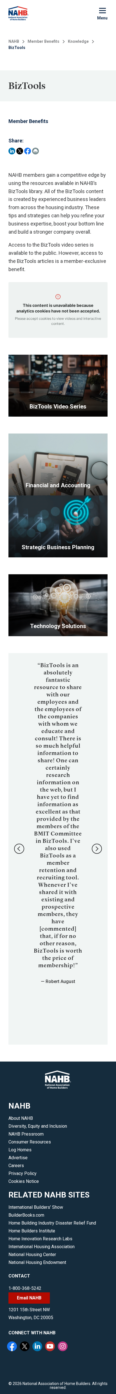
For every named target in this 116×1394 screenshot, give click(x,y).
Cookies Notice (23, 1181)
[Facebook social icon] (12, 1347)
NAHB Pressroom (26, 1134)
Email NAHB (29, 1298)
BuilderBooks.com (26, 1215)
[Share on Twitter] (19, 151)
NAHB (13, 41)
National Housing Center (32, 1254)
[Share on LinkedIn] (11, 151)
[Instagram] (63, 1347)
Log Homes (20, 1149)
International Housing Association (41, 1246)
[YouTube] (50, 1347)
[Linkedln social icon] (38, 1347)
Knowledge (78, 41)
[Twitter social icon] (25, 1347)
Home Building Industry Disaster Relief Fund (52, 1223)
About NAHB (20, 1118)
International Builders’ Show (35, 1207)
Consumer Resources (29, 1142)
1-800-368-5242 (24, 1288)
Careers (16, 1165)
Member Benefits (43, 41)
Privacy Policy (22, 1173)
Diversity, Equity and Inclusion (37, 1126)
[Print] (35, 151)
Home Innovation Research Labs (40, 1238)
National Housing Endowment (37, 1262)
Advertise (18, 1157)
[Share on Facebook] (27, 151)
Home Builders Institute (31, 1231)
